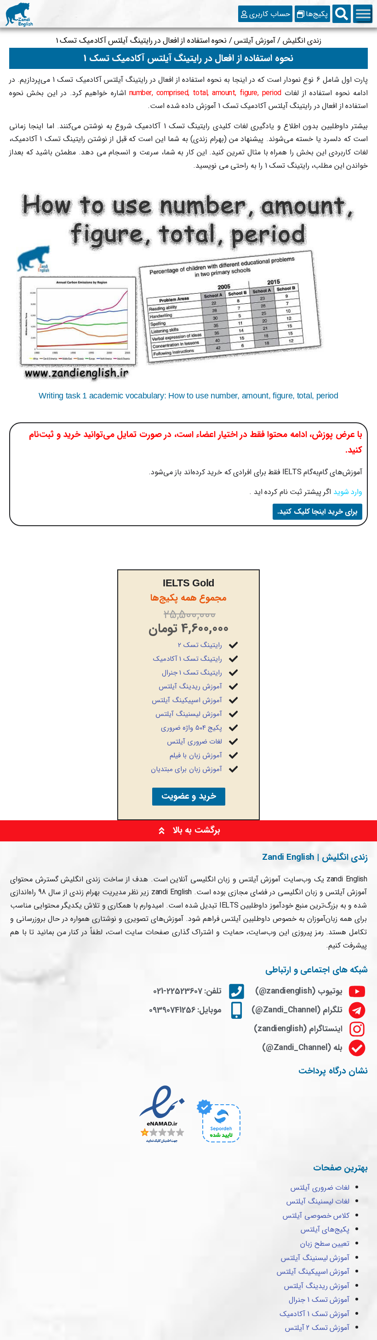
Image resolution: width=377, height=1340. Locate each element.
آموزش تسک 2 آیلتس (317, 1328)
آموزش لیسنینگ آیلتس (188, 714)
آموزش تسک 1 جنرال (319, 1300)
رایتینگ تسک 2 (200, 645)
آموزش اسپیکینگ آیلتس (187, 700)
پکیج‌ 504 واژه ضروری (192, 727)
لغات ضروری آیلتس (194, 741)
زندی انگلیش (302, 40)
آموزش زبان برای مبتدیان (187, 769)
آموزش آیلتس (254, 40)
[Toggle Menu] (363, 13)
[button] (341, 14)
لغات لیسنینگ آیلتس (317, 1201)
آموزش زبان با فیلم (196, 755)
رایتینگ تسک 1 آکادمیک (188, 658)
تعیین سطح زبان (324, 1243)
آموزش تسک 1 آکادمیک (315, 1314)
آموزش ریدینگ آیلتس (190, 686)
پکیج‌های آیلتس (325, 1229)
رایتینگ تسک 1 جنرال (192, 672)
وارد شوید (348, 492)
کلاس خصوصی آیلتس (316, 1215)
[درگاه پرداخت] (217, 1144)
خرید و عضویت (188, 796)
